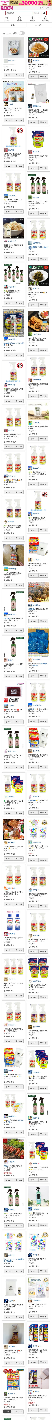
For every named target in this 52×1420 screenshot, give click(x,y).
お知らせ (32, 19)
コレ (9, 74)
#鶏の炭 (35, 665)
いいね (20, 74)
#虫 (9, 1122)
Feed (6, 19)
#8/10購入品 (8, 343)
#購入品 (6, 618)
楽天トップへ (45, 8)
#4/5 (40, 247)
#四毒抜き (32, 609)
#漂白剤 (8, 1261)
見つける (19, 19)
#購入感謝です (33, 247)
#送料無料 (43, 664)
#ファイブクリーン (10, 1259)
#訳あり (6, 1166)
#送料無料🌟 (33, 800)
